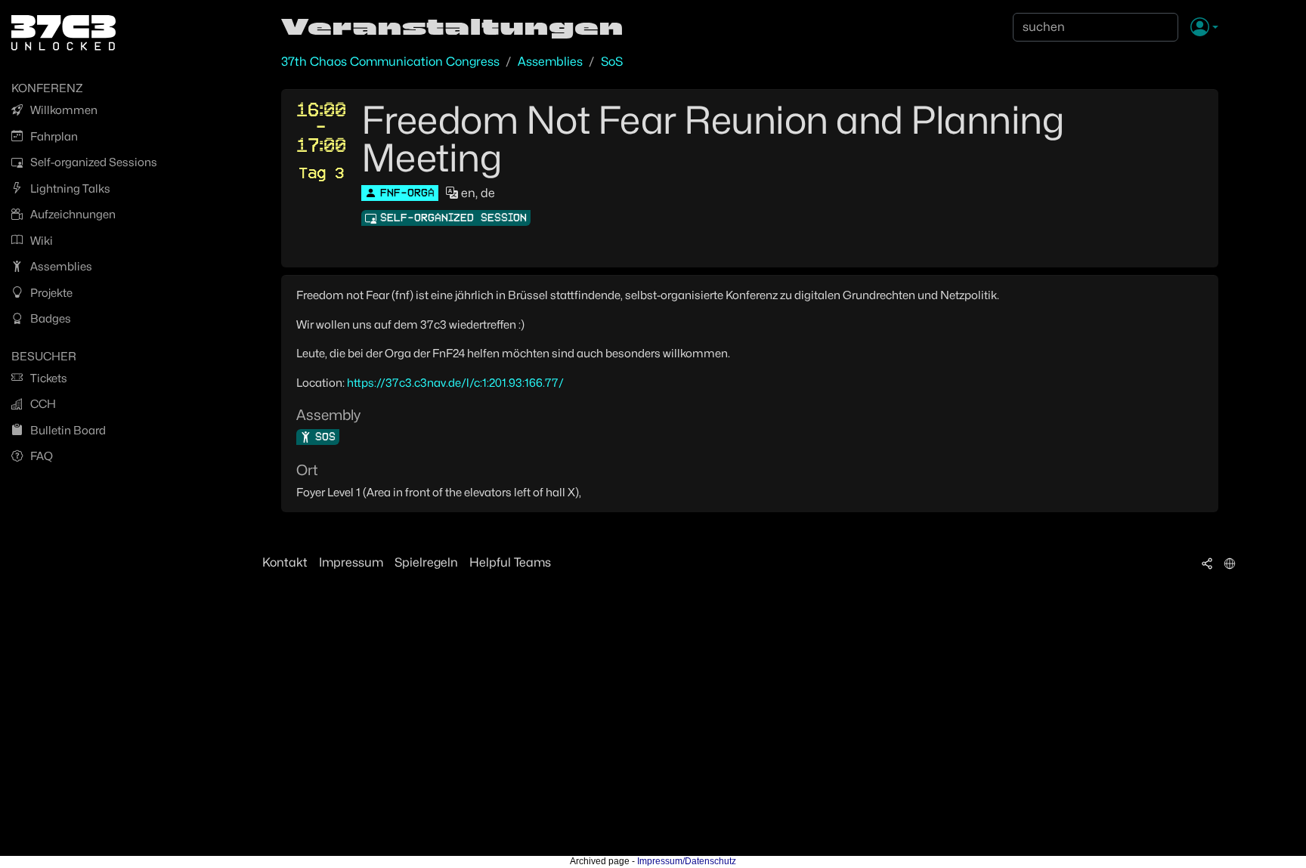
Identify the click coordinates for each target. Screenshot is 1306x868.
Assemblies (550, 61)
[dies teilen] (1207, 563)
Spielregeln (426, 562)
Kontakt (285, 562)
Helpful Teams (510, 562)
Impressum (351, 562)
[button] (1204, 28)
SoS (612, 61)
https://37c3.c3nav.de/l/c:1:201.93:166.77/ (455, 383)
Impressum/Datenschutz (686, 861)
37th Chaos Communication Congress (390, 61)
